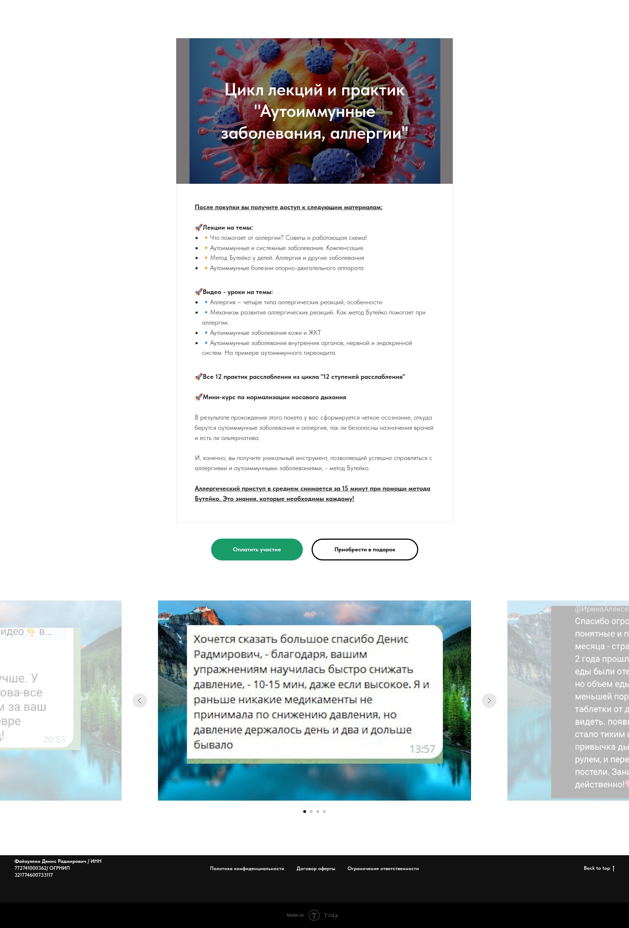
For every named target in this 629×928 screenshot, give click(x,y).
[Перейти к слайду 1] (304, 811)
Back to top (597, 868)
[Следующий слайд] (489, 700)
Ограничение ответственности (383, 868)
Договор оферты (316, 868)
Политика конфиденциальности (247, 868)
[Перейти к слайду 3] (317, 811)
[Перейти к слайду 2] (311, 811)
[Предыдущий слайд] (139, 700)
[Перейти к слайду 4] (324, 811)
